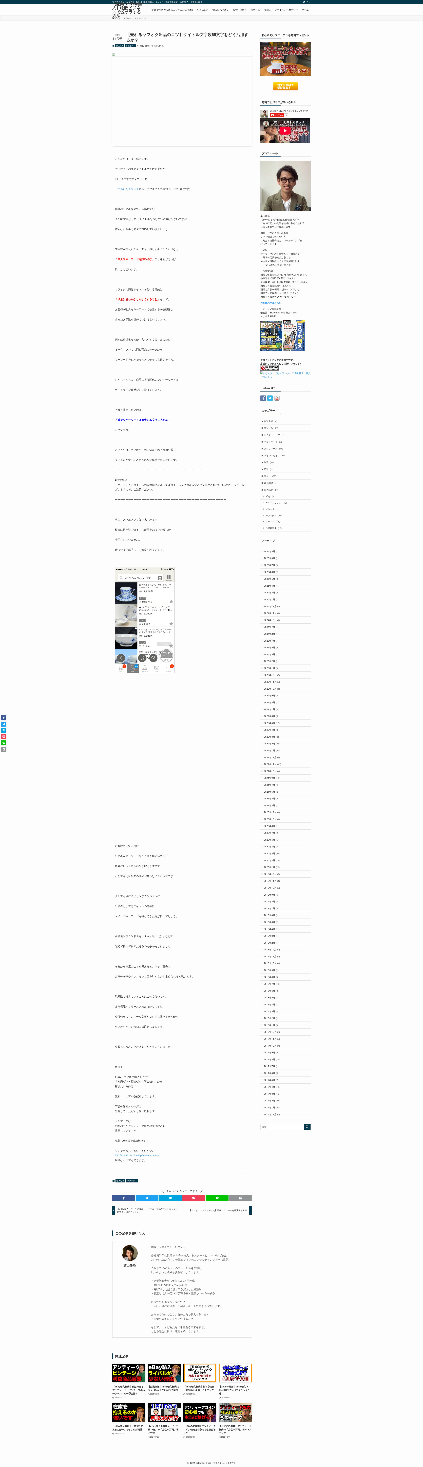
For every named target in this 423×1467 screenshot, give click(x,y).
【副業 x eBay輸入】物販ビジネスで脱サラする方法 (127, 9)
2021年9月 (272, 777)
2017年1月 (272, 1107)
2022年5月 (272, 723)
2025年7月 (271, 565)
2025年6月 (271, 572)
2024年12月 (272, 606)
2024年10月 (272, 620)
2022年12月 (272, 675)
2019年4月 (271, 929)
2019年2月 (271, 942)
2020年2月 (272, 860)
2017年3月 (272, 1093)
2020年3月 (272, 853)
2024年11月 (272, 613)
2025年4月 (271, 585)
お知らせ (270, 421)
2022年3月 (272, 736)
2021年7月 (271, 784)
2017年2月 (272, 1100)
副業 (269, 462)
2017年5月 (271, 1080)
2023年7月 (271, 640)
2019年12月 (272, 874)
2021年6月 (271, 791)
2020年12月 (272, 812)
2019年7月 (271, 908)
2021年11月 (272, 764)
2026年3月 (271, 558)
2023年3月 (271, 654)
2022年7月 (271, 709)
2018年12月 (272, 949)
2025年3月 (271, 592)
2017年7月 (271, 1066)
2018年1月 (271, 1025)
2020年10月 (272, 819)
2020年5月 (271, 839)
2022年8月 (271, 702)
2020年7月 (271, 832)
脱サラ (270, 476)
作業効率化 (274, 528)
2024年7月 (271, 626)
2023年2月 (271, 661)
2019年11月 (272, 880)
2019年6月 (271, 915)
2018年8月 (271, 977)
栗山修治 (130, 1265)
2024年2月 (271, 633)
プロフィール (273, 448)
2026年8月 (271, 551)
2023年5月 (271, 647)
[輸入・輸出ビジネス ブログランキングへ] (269, 369)
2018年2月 (271, 1018)
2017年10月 (272, 1045)
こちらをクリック (128, 189)
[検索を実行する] (307, 1127)
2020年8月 (271, 826)
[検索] (308, 2)
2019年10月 (272, 887)
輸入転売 (119, 45)
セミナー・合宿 (274, 434)
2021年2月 (271, 805)
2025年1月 (271, 599)
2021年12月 (272, 757)
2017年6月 (271, 1073)
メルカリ (272, 509)
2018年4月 (271, 1004)
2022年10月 (272, 688)
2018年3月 (271, 1011)
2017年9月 (271, 1052)
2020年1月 (272, 867)
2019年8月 (271, 901)
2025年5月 (271, 578)
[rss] (304, 2)
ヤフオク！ (130, 45)
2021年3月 (271, 798)
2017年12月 (272, 1031)
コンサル (271, 427)
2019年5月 (271, 922)
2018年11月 (272, 956)
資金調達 (270, 482)
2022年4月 (271, 729)
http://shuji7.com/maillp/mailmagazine (137, 1155)
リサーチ (273, 521)
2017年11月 (272, 1038)
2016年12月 (272, 1114)
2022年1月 (272, 750)
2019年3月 (271, 935)
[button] (123, 1198)
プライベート (273, 441)
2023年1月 (271, 668)
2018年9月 (271, 970)
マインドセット (274, 455)
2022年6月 (271, 716)
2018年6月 (271, 990)
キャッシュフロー (276, 502)
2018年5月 (271, 997)
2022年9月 (271, 695)
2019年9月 (271, 894)
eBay (270, 496)
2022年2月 (272, 743)
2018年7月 (272, 983)
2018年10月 (272, 963)
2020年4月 (271, 846)
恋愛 (268, 469)
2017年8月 (272, 1059)
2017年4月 (272, 1086)
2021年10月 (272, 771)
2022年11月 (272, 681)
